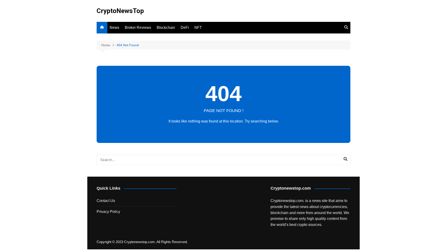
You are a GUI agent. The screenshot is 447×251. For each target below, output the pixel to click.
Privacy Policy (108, 212)
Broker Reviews (138, 28)
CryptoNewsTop (120, 11)
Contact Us (106, 201)
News (114, 28)
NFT (198, 28)
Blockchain (166, 28)
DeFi (185, 28)
